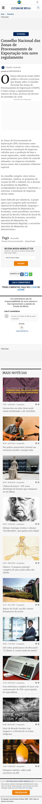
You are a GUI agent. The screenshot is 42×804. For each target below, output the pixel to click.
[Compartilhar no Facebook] (22, 274)
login (34, 287)
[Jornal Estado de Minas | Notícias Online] (21, 8)
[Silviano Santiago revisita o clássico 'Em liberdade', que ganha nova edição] (21, 509)
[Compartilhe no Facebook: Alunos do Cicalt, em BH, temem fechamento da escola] (36, 605)
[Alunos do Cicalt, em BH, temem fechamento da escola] (21, 590)
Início (2, 14)
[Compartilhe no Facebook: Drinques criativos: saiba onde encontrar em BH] (36, 766)
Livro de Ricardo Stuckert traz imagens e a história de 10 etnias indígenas (18, 731)
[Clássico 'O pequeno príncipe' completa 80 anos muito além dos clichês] (21, 548)
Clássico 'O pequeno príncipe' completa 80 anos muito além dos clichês (19, 570)
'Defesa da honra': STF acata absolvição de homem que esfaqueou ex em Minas (20, 489)
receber (21, 263)
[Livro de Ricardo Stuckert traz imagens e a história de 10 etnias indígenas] (21, 710)
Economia (10, 14)
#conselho (14, 238)
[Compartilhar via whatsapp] (30, 274)
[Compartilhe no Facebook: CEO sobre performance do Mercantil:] (36, 644)
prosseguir (21, 792)
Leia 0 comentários (21, 282)
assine (21, 289)
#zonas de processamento (12, 241)
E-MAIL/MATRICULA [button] (22, 331)
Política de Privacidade (25, 788)
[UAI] (19, 2)
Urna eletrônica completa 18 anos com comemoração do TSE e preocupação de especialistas (21, 689)
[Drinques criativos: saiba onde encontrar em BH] (21, 751)
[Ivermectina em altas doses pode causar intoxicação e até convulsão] (21, 390)
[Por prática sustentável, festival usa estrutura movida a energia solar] (21, 428)
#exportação (30, 241)
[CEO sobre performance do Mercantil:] (21, 629)
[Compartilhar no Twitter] (26, 274)
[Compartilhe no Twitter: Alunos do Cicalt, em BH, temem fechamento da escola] (38, 605)
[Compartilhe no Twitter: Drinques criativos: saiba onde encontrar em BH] (38, 766)
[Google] (21, 327)
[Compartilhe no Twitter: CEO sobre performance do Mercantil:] (38, 644)
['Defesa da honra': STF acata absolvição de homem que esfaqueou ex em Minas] (21, 467)
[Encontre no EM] (38, 7)
